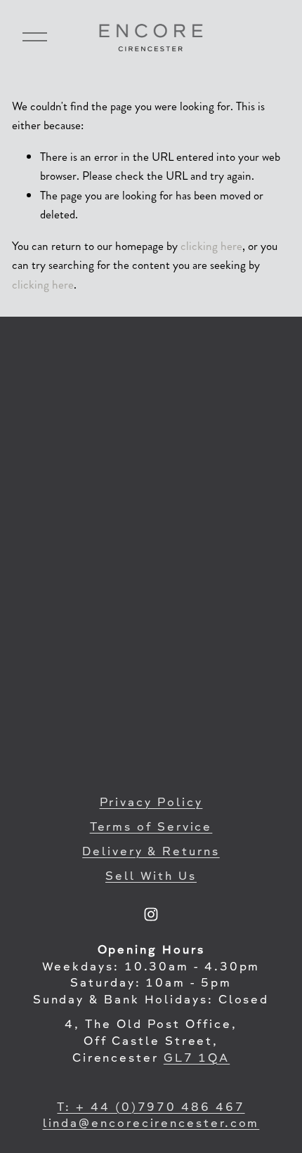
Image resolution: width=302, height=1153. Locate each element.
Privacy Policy (151, 803)
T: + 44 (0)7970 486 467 (150, 1108)
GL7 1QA (197, 1059)
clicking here (211, 245)
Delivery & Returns (151, 852)
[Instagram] (151, 914)
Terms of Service (151, 828)
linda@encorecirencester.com (151, 1124)
